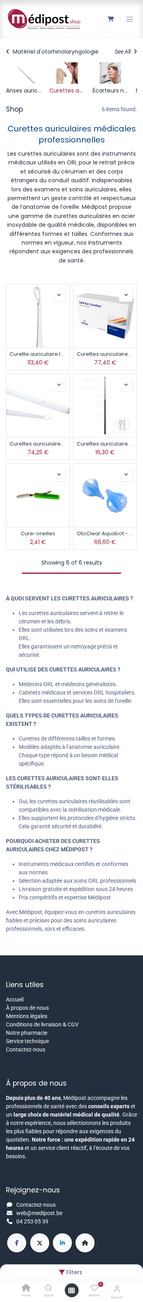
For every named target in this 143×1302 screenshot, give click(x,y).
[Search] (48, 1288)
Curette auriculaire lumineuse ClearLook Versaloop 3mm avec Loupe (38, 354)
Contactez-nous (25, 1049)
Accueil (14, 999)
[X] (39, 1242)
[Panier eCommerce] (110, 19)
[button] (59, 295)
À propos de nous (27, 1008)
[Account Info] (117, 1288)
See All (123, 51)
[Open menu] (71, 1290)
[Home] (26, 1288)
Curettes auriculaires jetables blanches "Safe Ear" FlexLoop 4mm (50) (38, 444)
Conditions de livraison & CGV (42, 1024)
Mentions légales (26, 1016)
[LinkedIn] (62, 1242)
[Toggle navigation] (129, 19)
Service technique (27, 1041)
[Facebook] (16, 1242)
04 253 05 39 (32, 1221)
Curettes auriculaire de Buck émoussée (105, 444)
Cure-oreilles (38, 533)
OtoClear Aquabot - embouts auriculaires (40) (105, 533)
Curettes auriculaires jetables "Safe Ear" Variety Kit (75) (105, 354)
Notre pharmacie (26, 1033)
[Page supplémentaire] (85, 1242)
